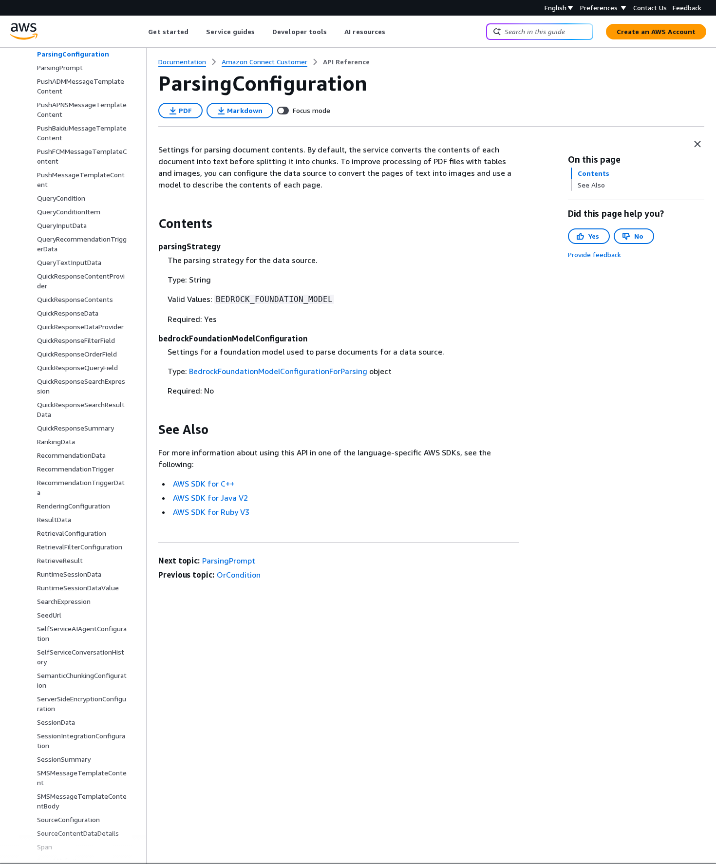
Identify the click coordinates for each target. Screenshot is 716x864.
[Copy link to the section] (150, 223)
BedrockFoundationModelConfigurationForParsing (278, 371)
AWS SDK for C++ (203, 483)
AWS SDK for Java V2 (210, 498)
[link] (346, 62)
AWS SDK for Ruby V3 (211, 512)
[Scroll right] (393, 31)
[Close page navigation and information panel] (697, 144)
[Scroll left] (141, 31)
